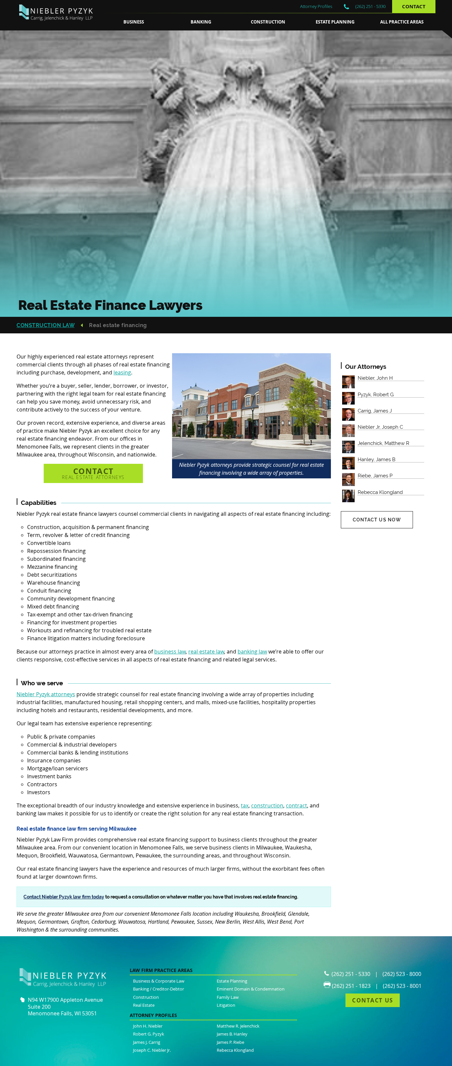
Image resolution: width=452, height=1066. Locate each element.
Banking (201, 22)
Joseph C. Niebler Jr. (152, 1050)
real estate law (206, 651)
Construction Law (45, 325)
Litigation (226, 1005)
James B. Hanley (232, 1034)
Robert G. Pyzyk (148, 1034)
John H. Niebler (147, 1026)
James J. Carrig (146, 1042)
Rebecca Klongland (235, 1050)
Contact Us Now (377, 519)
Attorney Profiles (316, 6)
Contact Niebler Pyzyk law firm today (63, 896)
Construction (268, 22)
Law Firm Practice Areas (161, 970)
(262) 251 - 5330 (370, 6)
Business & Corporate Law (158, 981)
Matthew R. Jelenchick (238, 1026)
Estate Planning (335, 22)
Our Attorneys (365, 366)
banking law (252, 651)
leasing (122, 372)
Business (133, 22)
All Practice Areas (402, 22)
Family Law (228, 997)
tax (245, 805)
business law (170, 651)
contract (296, 805)
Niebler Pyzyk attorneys (46, 694)
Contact (414, 6)
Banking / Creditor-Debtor (158, 989)
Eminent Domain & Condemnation (251, 989)
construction (267, 805)
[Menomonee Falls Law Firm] (58, 26)
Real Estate (144, 1005)
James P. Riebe (230, 1042)
